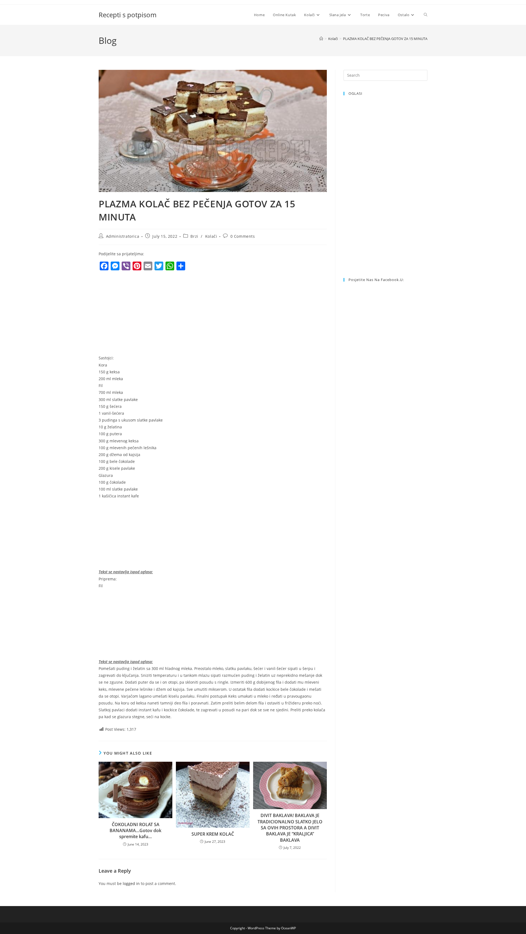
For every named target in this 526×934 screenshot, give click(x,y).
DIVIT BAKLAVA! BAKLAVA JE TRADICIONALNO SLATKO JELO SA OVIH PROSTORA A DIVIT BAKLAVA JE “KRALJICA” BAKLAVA (290, 827)
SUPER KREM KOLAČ (212, 834)
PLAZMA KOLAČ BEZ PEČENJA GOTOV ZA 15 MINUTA (385, 38)
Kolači (211, 236)
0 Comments (242, 236)
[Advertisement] (145, 314)
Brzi (194, 236)
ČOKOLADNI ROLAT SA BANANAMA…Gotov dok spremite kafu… (135, 830)
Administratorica (122, 236)
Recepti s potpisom (127, 14)
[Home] (321, 38)
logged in (131, 883)
